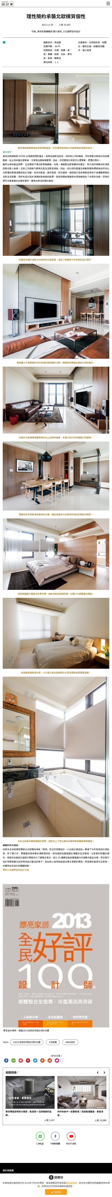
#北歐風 (53, 1042)
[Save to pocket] (21, 1060)
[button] (98, 1072)
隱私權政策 (71, 1182)
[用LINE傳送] (13, 1060)
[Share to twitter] (35, 1060)
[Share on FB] (6, 1060)
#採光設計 (70, 1042)
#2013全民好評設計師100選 (26, 1042)
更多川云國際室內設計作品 (16, 869)
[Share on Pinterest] (28, 1060)
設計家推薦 (8, 1170)
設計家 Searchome (7, 4)
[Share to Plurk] (42, 1060)
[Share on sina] (50, 1060)
